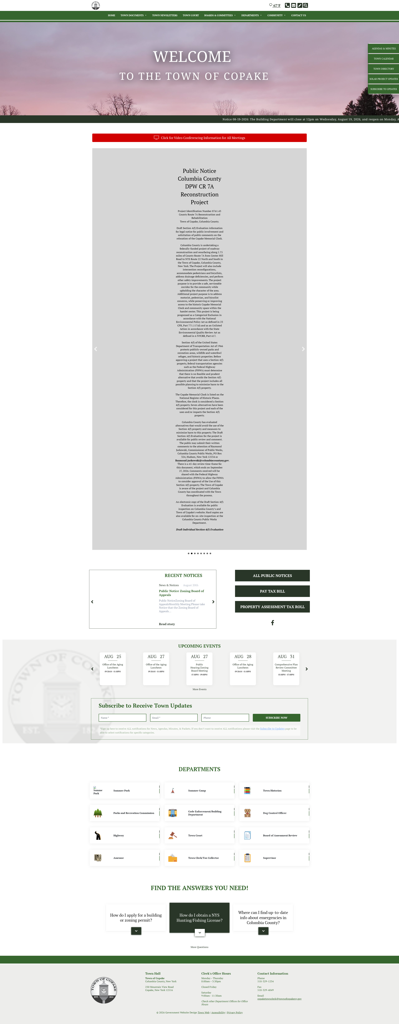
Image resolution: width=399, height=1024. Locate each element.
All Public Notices (272, 325)
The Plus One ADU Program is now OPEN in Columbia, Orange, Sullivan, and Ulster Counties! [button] (210, 303)
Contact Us (298, 15)
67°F (276, 5)
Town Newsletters (164, 15)
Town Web (203, 762)
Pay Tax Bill (272, 341)
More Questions (199, 697)
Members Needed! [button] (195, 303)
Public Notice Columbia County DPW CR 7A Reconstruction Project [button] (191, 303)
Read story (167, 374)
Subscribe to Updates (272, 478)
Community (275, 15)
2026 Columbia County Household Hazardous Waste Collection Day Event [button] (198, 303)
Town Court (191, 15)
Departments (250, 15)
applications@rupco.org (154, 249)
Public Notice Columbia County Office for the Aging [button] (188, 303)
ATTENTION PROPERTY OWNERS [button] (207, 303)
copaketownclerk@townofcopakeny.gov (279, 748)
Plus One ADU (146, 219)
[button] (95, 223)
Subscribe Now (276, 467)
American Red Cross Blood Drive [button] (204, 303)
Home (111, 15)
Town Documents (132, 15)
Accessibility (218, 762)
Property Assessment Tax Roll (272, 356)
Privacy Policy (235, 762)
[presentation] (92, 351)
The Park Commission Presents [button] (201, 303)
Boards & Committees (218, 15)
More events (200, 439)
